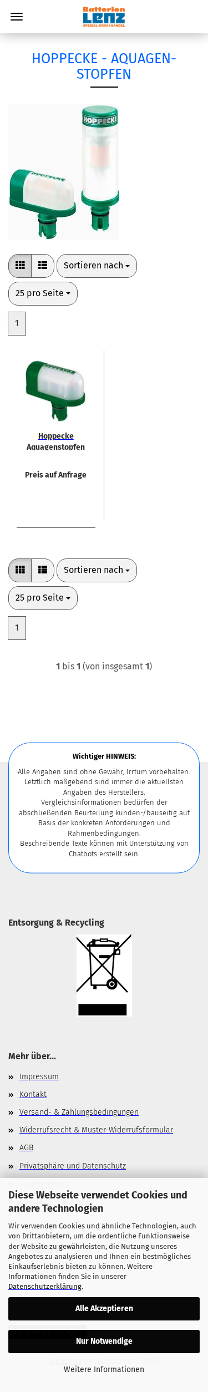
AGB (26, 1147)
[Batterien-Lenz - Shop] (104, 16)
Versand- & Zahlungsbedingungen (79, 1112)
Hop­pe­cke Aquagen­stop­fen (56, 440)
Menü (16, 16)
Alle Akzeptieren (104, 1308)
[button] (20, 266)
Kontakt (33, 1094)
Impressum (39, 1076)
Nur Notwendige (104, 1341)
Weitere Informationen (104, 1369)
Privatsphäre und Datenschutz (72, 1166)
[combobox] (97, 266)
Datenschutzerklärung (45, 1286)
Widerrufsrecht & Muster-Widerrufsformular (96, 1130)
